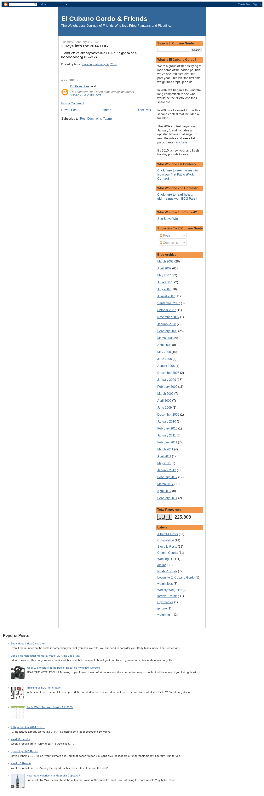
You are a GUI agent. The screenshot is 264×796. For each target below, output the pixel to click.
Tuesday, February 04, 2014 (99, 64)
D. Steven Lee (79, 86)
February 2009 (167, 386)
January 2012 (166, 470)
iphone (162, 608)
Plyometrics (165, 602)
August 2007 (166, 296)
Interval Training (168, 596)
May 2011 (164, 463)
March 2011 (165, 449)
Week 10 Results (21, 763)
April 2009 (164, 400)
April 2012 (164, 491)
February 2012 (167, 477)
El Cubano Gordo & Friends (104, 18)
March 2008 (165, 338)
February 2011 (167, 442)
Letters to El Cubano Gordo (176, 577)
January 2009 (166, 379)
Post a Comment (72, 103)
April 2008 (164, 345)
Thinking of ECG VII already (43, 687)
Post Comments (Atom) (96, 118)
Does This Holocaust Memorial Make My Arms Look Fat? (45, 655)
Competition (165, 540)
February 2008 (167, 331)
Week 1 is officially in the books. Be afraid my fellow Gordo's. (63, 667)
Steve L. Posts (167, 546)
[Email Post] (117, 64)
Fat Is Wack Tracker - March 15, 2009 (49, 707)
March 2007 (165, 261)
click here (180, 142)
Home (107, 110)
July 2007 (164, 289)
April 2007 (164, 268)
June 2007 (164, 282)
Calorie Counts (167, 552)
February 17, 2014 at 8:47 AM (85, 95)
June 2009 (164, 407)
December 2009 (168, 414)
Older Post (143, 110)
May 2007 (164, 275)
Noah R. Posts (167, 571)
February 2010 (167, 428)
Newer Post (69, 110)
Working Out (165, 559)
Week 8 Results (20, 739)
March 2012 (165, 484)
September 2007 (168, 303)
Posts (166, 235)
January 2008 (166, 324)
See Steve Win (167, 218)
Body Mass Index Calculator (28, 643)
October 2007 (166, 310)
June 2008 (164, 359)
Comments (170, 242)
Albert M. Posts (167, 534)
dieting (162, 565)
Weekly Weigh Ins (169, 589)
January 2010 (166, 421)
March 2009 (165, 393)
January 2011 (166, 435)
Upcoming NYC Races (24, 751)
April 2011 (164, 456)
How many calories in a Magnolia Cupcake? (53, 775)
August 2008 (166, 365)
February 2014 (167, 498)
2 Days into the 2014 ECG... (86, 46)
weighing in (165, 614)
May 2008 (164, 352)
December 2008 (168, 372)
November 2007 (168, 317)
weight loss (165, 583)
